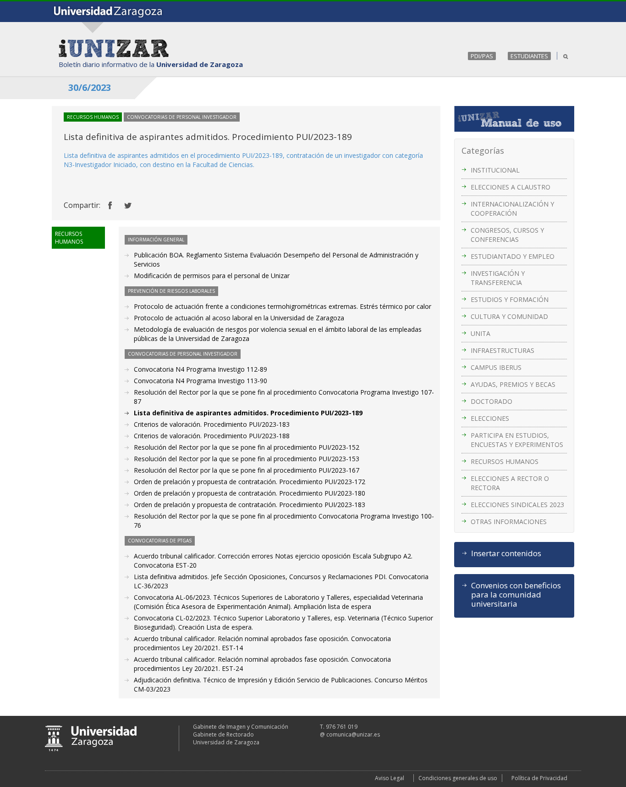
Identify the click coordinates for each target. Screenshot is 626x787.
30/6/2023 (89, 87)
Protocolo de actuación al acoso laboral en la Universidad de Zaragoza (239, 317)
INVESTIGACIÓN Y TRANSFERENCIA (498, 278)
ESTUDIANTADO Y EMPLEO (513, 256)
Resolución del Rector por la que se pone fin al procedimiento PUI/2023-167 (246, 470)
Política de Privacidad (539, 778)
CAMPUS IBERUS (496, 367)
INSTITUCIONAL (495, 170)
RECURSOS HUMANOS (504, 461)
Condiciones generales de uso (457, 778)
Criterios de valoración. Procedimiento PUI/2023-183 (212, 424)
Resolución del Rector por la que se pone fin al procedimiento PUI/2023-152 (246, 447)
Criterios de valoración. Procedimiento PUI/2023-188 (212, 435)
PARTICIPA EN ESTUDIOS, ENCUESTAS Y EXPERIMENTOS (517, 440)
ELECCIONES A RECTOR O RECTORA (510, 483)
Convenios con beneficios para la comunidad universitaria (516, 594)
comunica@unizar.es (353, 734)
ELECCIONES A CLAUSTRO (510, 187)
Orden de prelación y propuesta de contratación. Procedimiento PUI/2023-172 (249, 481)
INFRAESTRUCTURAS (502, 350)
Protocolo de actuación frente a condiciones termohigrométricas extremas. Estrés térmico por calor (282, 306)
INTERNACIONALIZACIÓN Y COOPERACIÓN (512, 209)
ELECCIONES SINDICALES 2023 (517, 504)
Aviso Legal (389, 778)
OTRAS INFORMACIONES (509, 521)
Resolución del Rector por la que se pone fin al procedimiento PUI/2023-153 (246, 458)
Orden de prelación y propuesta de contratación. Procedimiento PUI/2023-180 (249, 493)
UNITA (480, 333)
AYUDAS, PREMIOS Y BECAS (513, 384)
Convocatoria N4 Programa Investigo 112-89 (200, 369)
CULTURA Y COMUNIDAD (509, 316)
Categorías (482, 150)
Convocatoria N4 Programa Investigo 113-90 (200, 380)
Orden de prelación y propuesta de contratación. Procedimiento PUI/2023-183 (249, 504)
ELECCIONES (490, 418)
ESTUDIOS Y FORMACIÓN (510, 299)
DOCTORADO (491, 401)
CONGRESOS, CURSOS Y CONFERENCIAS (507, 235)
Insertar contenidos (506, 553)
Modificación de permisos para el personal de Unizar (212, 275)
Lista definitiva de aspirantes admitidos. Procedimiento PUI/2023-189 (248, 412)
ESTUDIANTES (529, 56)
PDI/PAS (482, 56)
